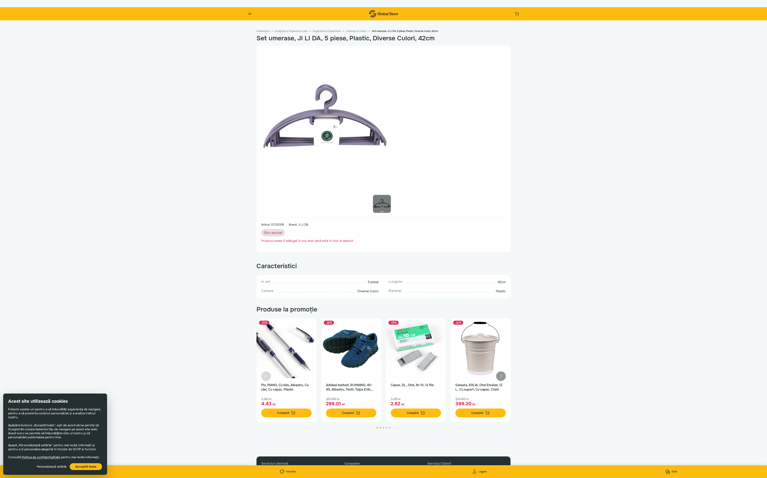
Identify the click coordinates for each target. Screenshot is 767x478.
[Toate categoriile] (250, 13)
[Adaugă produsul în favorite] (309, 325)
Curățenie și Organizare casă (291, 31)
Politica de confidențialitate (41, 457)
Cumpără (283, 413)
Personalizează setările (52, 466)
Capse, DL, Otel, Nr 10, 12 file (412, 385)
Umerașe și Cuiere (356, 31)
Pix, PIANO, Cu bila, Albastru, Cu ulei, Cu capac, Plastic (285, 387)
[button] (501, 376)
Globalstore (263, 31)
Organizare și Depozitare (327, 31)
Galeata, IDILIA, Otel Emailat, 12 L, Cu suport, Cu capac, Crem (478, 387)
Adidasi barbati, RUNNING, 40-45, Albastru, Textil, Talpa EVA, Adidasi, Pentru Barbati (349, 387)
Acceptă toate (85, 467)
